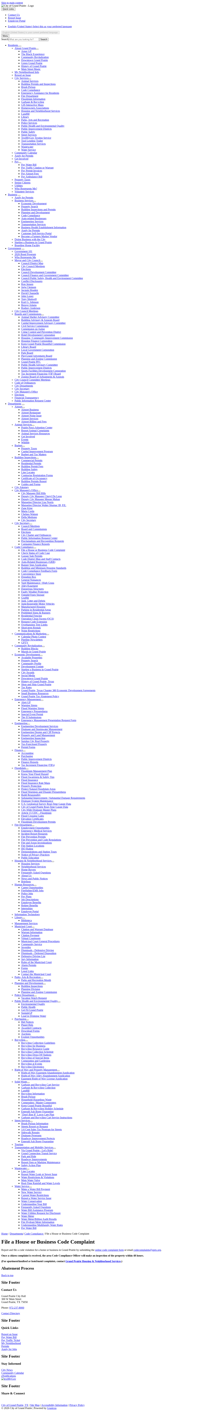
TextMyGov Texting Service (36, 137)
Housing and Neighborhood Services (40, 111)
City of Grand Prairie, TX (14, 1405)
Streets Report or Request (34, 1126)
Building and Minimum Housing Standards (43, 568)
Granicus (51, 1408)
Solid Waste (21, 1081)
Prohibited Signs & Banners (35, 612)
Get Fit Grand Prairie (32, 1010)
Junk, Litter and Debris (33, 600)
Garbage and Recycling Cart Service (40, 1084)
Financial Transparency (27, 397)
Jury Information (30, 959)
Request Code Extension (34, 621)
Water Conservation (31, 1201)
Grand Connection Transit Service (39, 1153)
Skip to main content (12, 2)
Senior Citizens (22, 182)
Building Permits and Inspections (38, 84)
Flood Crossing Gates (32, 815)
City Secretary (22, 388)
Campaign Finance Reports (35, 544)
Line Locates (28, 472)
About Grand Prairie (25, 48)
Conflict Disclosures (31, 281)
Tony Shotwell (29, 299)
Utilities (19, 185)
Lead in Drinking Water (33, 1016)
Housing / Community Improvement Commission (47, 338)
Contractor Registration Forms (37, 475)
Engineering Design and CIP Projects (40, 732)
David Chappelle (30, 293)
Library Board (28, 346)
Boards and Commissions (28, 314)
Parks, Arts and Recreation (35, 119)
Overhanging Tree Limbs (34, 624)
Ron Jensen (27, 284)
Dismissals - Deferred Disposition (38, 953)
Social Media (28, 675)
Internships (27, 908)
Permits (5, 1346)
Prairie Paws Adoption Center (36, 427)
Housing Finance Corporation (36, 341)
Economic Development (34, 203)
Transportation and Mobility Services (34, 1147)
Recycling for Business (33, 1045)
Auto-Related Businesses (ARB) (38, 562)
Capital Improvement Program (37, 451)
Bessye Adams (29, 305)
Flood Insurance (29, 780)
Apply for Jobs (9, 1349)
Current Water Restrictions (35, 1195)
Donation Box (28, 576)
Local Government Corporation (37, 349)
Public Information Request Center (33, 400)
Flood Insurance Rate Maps (35, 783)
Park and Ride (28, 1156)
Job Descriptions (30, 899)
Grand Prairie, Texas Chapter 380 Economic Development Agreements (58, 690)
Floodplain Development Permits (38, 821)
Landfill (25, 114)
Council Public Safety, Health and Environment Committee (52, 278)
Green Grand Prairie (31, 63)
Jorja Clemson (28, 287)
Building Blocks (29, 648)
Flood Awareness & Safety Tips (37, 777)
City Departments (24, 385)
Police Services (29, 122)
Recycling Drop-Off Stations (36, 1054)
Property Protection (31, 786)
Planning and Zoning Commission (39, 358)
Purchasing (27, 756)
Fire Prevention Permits (33, 836)
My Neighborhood (11, 1343)
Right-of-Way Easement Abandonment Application (48, 1072)
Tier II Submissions (31, 717)
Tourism (19, 1144)
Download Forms (30, 1031)
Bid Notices (27, 1022)
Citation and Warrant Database (37, 929)
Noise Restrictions (30, 630)
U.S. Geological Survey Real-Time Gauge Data (46, 803)
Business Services (24, 200)
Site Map (35, 1405)
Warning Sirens (29, 705)
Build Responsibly (31, 795)
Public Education (30, 857)
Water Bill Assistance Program (37, 1210)
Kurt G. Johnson (30, 302)
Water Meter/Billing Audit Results (39, 1219)
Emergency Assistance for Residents (40, 93)
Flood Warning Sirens (32, 708)
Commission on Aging (33, 329)
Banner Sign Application (34, 565)
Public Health (28, 1007)
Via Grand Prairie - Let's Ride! (37, 1150)
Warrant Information (31, 932)
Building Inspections (25, 457)
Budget (18, 445)
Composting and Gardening (35, 1060)
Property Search (29, 206)
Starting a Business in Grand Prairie (33, 242)
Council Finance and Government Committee (45, 275)
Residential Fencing (31, 615)
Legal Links (27, 971)
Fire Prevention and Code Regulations (41, 839)
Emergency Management (28, 699)
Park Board (27, 352)
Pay (17, 161)
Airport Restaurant (31, 412)
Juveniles (26, 947)
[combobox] (30, 32)
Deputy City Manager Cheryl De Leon (41, 496)
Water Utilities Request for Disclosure (41, 1213)
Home (4, 1233)
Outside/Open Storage (32, 594)
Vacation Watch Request (34, 998)
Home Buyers (28, 869)
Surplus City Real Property (35, 741)
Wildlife (25, 442)
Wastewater (27, 146)
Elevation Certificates (32, 818)
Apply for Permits (24, 155)
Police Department (24, 995)
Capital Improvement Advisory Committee (43, 323)
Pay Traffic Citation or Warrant (37, 167)
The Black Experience (33, 54)
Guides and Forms (30, 484)
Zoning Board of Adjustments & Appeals (42, 376)
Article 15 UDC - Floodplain (36, 812)
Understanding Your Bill (34, 1204)
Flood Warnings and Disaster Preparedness (43, 792)
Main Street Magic (31, 69)
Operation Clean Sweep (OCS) (37, 618)
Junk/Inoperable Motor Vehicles (37, 603)
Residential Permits (31, 463)
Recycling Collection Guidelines (38, 1042)
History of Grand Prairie (34, 66)
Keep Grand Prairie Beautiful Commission (43, 344)
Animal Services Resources (35, 433)
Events (24, 439)
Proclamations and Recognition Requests (42, 541)
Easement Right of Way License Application (44, 1078)
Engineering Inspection (33, 738)
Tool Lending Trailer (32, 140)
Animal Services (29, 81)
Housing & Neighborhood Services (33, 860)
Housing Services (30, 863)
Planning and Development (35, 212)
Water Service (28, 149)
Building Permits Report (34, 481)
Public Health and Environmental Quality (42, 125)
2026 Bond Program (25, 254)
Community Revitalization (35, 57)
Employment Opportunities (35, 827)
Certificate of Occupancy (34, 478)
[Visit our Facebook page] (3, 1401)
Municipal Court (23, 926)
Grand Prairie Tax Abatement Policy (40, 696)
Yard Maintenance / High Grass (37, 582)
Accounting (27, 753)
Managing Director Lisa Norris (37, 502)
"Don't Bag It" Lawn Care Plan (37, 1114)
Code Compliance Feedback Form (39, 571)
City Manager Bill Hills (33, 493)
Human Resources (24, 884)
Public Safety (28, 131)
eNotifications (8, 1375)
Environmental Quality (33, 1004)
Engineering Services (32, 221)
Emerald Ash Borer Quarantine (37, 1111)
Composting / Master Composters (38, 1102)
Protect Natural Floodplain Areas (38, 789)
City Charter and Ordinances (36, 535)
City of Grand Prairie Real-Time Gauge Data (44, 806)
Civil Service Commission (35, 326)
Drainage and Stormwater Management (41, 729)
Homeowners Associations (35, 108)
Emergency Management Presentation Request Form (48, 720)
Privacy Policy (77, 1405)
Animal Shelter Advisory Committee (40, 317)
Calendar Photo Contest (33, 636)
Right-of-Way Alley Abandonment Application (45, 1075)
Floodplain (20, 768)
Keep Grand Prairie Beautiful (36, 1105)
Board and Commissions (34, 529)
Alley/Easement (29, 585)
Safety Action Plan (31, 1165)
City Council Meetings (33, 266)
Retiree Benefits (29, 905)
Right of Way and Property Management (36, 1069)
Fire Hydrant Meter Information (37, 1222)
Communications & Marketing (30, 633)
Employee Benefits (31, 902)
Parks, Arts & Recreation (28, 977)
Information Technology (27, 914)
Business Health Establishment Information (43, 227)
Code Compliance (30, 90)
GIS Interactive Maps (32, 105)
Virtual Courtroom (30, 938)
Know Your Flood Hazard (35, 774)
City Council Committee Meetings (32, 379)
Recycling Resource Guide (35, 1048)
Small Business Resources (35, 693)
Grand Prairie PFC (31, 361)
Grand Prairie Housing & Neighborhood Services (93, 1261)
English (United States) (40, 26)
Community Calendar (26, 152)
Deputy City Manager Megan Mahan (40, 499)
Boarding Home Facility (27, 245)
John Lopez (27, 296)
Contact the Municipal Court (36, 974)
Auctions (26, 1033)
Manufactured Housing (33, 606)
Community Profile (31, 663)
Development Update (32, 666)
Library (25, 116)
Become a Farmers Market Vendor (39, 236)
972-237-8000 (16, 1307)
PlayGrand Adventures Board (36, 355)
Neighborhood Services (33, 866)
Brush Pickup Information (34, 1123)
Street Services (29, 134)
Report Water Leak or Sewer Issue (39, 1174)
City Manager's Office (26, 391)
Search (4, 39)
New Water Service (31, 1192)
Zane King (26, 508)
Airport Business (30, 409)
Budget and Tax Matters (33, 454)
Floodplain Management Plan (36, 771)
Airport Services (29, 418)
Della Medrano (29, 517)
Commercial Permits (31, 460)
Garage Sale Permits (31, 556)
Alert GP (26, 702)
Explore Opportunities (32, 1036)
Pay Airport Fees (30, 173)
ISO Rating (27, 848)
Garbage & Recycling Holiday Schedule (42, 1108)
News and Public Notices (34, 878)
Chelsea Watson (29, 514)
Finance (19, 750)
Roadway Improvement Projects (38, 1138)
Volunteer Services (24, 191)
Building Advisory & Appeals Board (40, 320)
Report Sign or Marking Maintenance (40, 1162)
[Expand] (20, 46)
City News (7, 1370)
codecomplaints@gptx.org (147, 1250)
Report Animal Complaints (35, 430)
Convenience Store (31, 573)
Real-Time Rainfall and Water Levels (40, 1183)
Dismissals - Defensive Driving (37, 950)
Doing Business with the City (30, 239)
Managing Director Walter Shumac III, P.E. (43, 505)
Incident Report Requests (34, 833)
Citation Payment (30, 935)
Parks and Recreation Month (36, 980)
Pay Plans (26, 896)
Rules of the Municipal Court (36, 962)
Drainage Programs (31, 1135)
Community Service (31, 944)
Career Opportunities (32, 887)
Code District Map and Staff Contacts (40, 559)
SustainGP (26, 1013)
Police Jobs (27, 893)
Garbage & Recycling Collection (38, 1087)
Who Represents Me (25, 257)
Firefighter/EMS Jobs (32, 890)
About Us (26, 875)
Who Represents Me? (26, 188)
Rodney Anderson (30, 308)
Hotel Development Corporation (38, 335)
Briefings (26, 881)
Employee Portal (30, 911)
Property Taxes (22, 179)
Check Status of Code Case (35, 553)
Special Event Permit (32, 714)
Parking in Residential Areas (36, 609)
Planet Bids (27, 1025)
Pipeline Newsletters (32, 639)
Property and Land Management (38, 735)
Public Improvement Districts (36, 128)
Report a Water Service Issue (36, 1198)
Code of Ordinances (25, 382)
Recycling (20, 1039)
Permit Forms (28, 747)
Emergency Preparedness (34, 711)
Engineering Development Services (39, 726)
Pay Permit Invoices (31, 170)
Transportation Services (33, 143)
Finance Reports (29, 762)
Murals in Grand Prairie (33, 651)
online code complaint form (109, 1250)
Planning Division (30, 989)
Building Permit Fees (32, 466)
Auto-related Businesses (33, 218)
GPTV (24, 642)
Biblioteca (26, 920)
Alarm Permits (28, 965)
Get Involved (21, 158)
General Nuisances (31, 579)
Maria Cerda (27, 511)
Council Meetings (30, 526)
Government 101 (23, 251)
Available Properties (31, 657)
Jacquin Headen (29, 290)
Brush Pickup (28, 87)
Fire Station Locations (32, 845)
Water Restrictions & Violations (37, 1177)
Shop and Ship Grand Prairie (36, 684)
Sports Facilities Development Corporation (43, 370)
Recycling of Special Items (35, 1057)
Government (14, 248)
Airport (18, 406)
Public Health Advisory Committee (39, 364)
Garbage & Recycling (32, 102)
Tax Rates (26, 687)
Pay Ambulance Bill (31, 176)
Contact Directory (10, 1313)
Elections (26, 269)
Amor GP (26, 51)
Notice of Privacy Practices (35, 854)
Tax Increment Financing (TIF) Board (41, 373)
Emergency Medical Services (36, 830)
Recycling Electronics (32, 1066)
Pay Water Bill (28, 164)
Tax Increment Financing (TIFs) (38, 765)
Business (12, 194)
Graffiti (25, 597)
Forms (24, 968)
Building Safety (29, 469)
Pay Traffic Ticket (10, 1340)
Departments (14, 403)
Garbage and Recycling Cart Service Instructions (46, 1117)
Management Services (26, 923)
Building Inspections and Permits (38, 209)
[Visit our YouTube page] (21, 1401)
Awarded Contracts (31, 1028)
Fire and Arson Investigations (36, 842)
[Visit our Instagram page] (11, 1401)
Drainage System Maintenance (37, 801)
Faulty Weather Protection (34, 591)
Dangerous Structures (32, 588)
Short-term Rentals (31, 627)
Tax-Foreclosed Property (34, 744)
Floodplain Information (33, 99)
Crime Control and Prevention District (41, 332)
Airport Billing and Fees (34, 421)
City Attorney (22, 487)
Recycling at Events (31, 1063)
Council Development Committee (38, 272)
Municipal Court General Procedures (40, 941)
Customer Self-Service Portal (36, 233)
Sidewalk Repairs (30, 1132)
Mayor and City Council (27, 260)
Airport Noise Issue (31, 415)
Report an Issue (23, 75)
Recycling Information (33, 1093)
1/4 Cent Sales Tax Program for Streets (41, 1129)
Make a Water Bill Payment (35, 1189)
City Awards (27, 672)
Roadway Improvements (34, 1159)
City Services (21, 78)
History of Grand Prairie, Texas (37, 681)
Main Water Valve (30, 1180)
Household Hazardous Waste (36, 1099)
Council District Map (32, 263)
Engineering (21, 723)
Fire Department (29, 96)
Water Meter (27, 1216)
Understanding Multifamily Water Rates (42, 1225)
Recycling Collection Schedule (37, 1051)
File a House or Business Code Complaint (43, 550)
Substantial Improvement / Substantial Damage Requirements (53, 798)
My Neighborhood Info (27, 72)
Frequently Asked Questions (36, 872)
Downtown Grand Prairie (34, 60)
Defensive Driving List (33, 956)
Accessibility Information (54, 1405)
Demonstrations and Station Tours (39, 851)
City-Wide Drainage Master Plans (38, 809)
